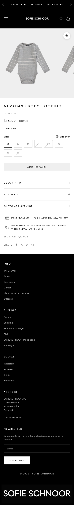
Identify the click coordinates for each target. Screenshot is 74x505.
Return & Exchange (14, 328)
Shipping (8, 322)
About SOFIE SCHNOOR (16, 293)
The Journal (10, 270)
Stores (7, 276)
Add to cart (37, 166)
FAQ (6, 334)
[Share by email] (32, 244)
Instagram (9, 363)
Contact (8, 317)
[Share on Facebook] (16, 244)
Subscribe (16, 460)
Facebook (9, 380)
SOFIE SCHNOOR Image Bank (19, 339)
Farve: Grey (10, 128)
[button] (62, 137)
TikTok (7, 374)
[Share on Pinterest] (26, 244)
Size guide (9, 282)
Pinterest (8, 369)
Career (7, 287)
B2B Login (9, 345)
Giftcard (8, 298)
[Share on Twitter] (21, 244)
